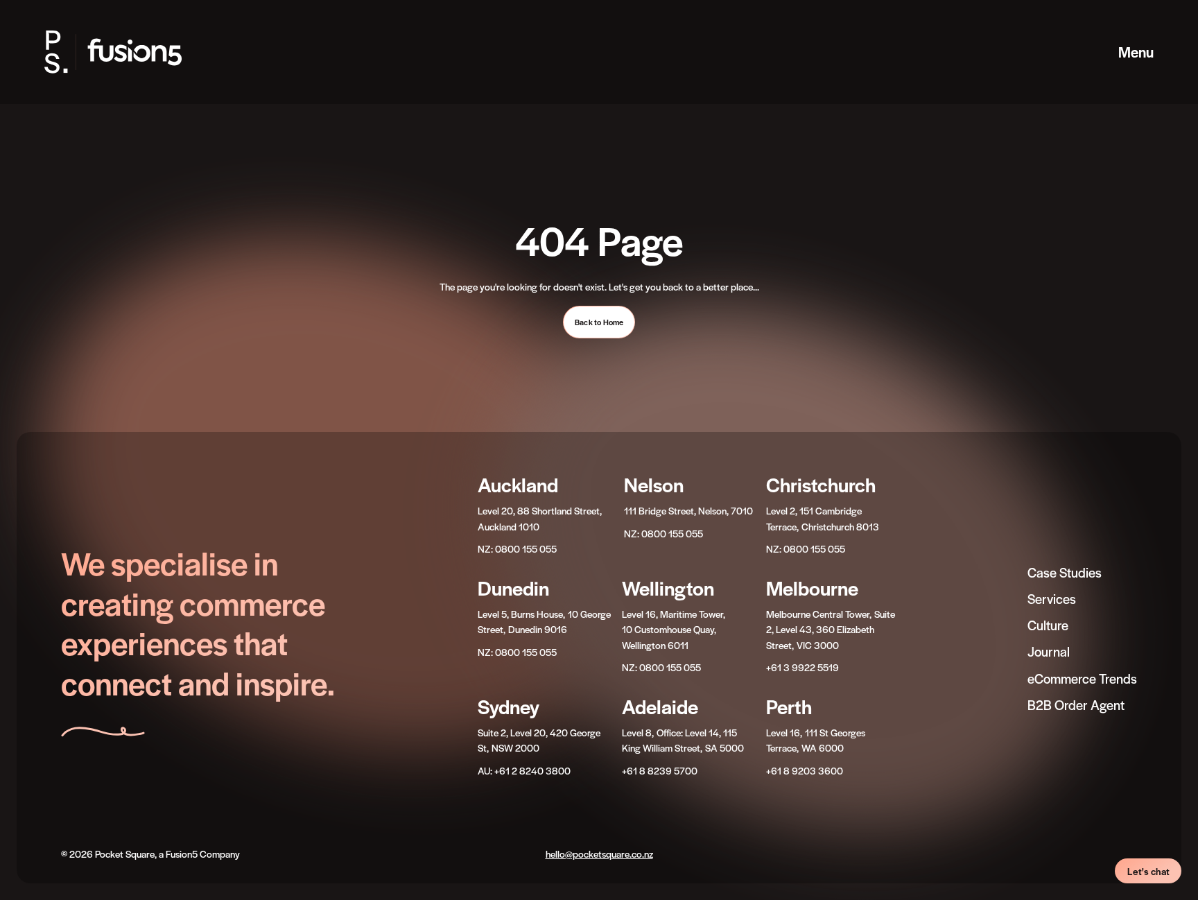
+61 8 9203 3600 (804, 770)
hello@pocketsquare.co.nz (599, 853)
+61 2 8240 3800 (532, 770)
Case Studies (1064, 572)
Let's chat (1148, 871)
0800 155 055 (526, 548)
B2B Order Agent (1076, 704)
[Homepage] (127, 52)
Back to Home (599, 321)
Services (1051, 598)
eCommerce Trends (1082, 678)
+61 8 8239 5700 (659, 770)
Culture (1047, 625)
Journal (1048, 651)
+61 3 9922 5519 (802, 667)
